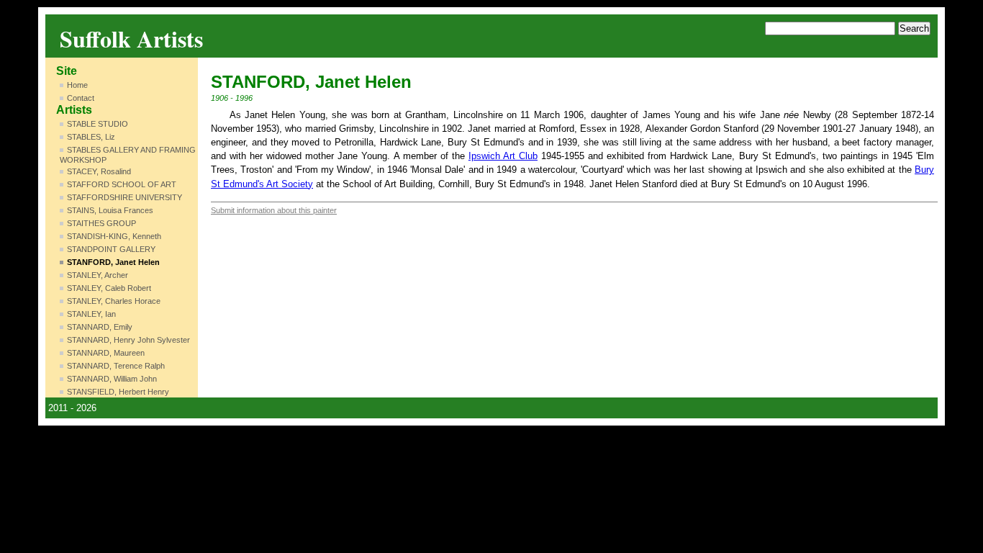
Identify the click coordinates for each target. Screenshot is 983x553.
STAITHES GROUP (101, 223)
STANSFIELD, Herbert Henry (118, 391)
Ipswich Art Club (503, 155)
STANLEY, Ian (91, 314)
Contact (80, 98)
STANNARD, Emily (99, 327)
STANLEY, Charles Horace (113, 301)
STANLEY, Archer (97, 275)
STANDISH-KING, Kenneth (114, 236)
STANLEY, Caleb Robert (109, 288)
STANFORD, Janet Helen (113, 262)
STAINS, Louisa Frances (110, 210)
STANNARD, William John (112, 378)
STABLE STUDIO (97, 124)
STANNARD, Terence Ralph (116, 365)
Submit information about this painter (274, 210)
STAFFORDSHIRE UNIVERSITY (124, 197)
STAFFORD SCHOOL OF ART (121, 184)
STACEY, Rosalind (99, 171)
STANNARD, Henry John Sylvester (128, 340)
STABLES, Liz (91, 136)
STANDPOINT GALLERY (111, 249)
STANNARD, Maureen (106, 353)
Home (77, 85)
